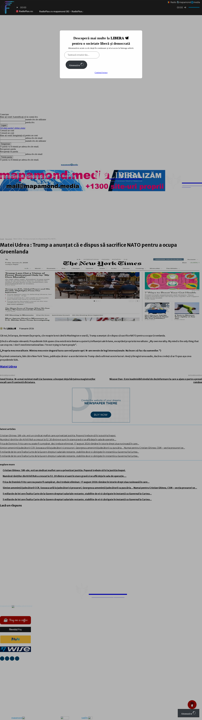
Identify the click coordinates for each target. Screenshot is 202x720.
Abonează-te (75, 65)
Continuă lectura (101, 73)
